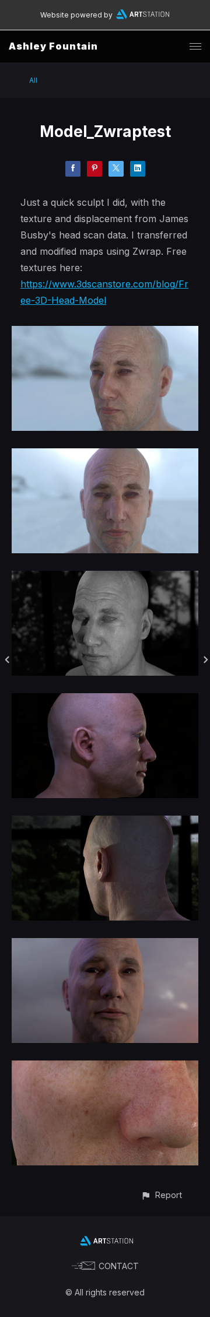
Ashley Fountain (53, 46)
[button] (161, 1195)
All (33, 80)
